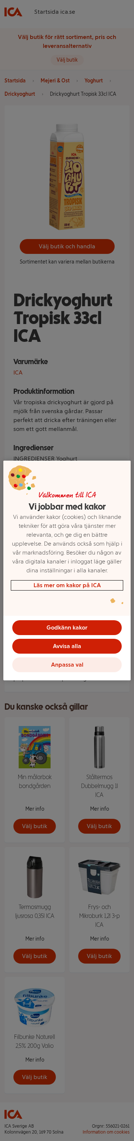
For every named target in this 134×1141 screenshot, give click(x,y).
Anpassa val (67, 664)
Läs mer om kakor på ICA (67, 585)
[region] (67, 570)
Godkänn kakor (67, 627)
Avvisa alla (67, 646)
